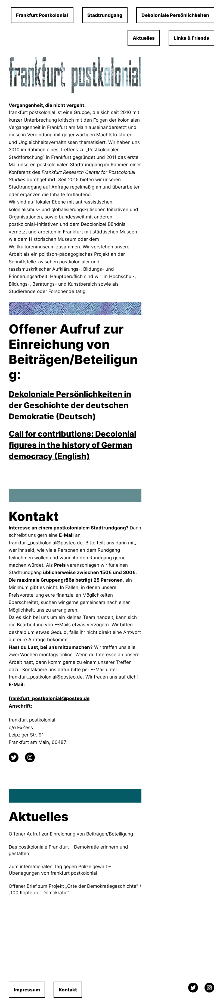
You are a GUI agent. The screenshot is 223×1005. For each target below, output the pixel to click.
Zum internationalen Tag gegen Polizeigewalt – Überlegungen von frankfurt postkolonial (60, 870)
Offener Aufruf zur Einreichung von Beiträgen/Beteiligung (71, 834)
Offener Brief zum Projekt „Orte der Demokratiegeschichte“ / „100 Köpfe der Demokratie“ (75, 889)
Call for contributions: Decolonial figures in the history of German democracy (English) (72, 445)
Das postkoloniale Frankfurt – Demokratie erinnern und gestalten (68, 850)
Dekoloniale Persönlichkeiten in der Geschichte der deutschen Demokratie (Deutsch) (70, 405)
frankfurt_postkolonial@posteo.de (49, 698)
